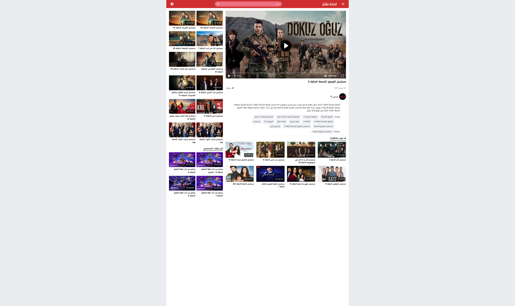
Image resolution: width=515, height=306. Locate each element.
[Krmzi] (342, 99)
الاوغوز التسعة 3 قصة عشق (288, 116)
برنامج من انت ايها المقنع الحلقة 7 (212, 194)
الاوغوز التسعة (327, 116)
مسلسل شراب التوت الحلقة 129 (183, 141)
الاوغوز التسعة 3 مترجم (264, 116)
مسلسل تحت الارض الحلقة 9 (211, 92)
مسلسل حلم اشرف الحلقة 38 (182, 69)
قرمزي (335, 96)
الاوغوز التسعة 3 (310, 116)
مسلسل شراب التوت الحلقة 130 (211, 141)
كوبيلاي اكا (268, 121)
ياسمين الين (275, 126)
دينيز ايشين (294, 121)
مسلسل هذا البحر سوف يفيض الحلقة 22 (182, 117)
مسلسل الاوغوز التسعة (323, 126)
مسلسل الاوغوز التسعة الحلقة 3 (297, 126)
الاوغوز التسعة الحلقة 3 (323, 121)
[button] (218, 4)
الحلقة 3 (307, 121)
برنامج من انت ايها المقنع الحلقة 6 (184, 194)
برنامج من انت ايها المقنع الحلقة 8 (184, 170)
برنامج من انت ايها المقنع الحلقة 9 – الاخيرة (212, 170)
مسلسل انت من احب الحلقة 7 (210, 48)
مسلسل (257, 121)
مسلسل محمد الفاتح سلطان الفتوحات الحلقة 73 (183, 94)
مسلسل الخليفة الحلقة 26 (184, 48)
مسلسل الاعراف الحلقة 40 (211, 27)
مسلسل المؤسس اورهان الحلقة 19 (212, 70)
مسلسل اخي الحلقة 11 (213, 116)
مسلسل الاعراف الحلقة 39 (184, 27)
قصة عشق (281, 121)
